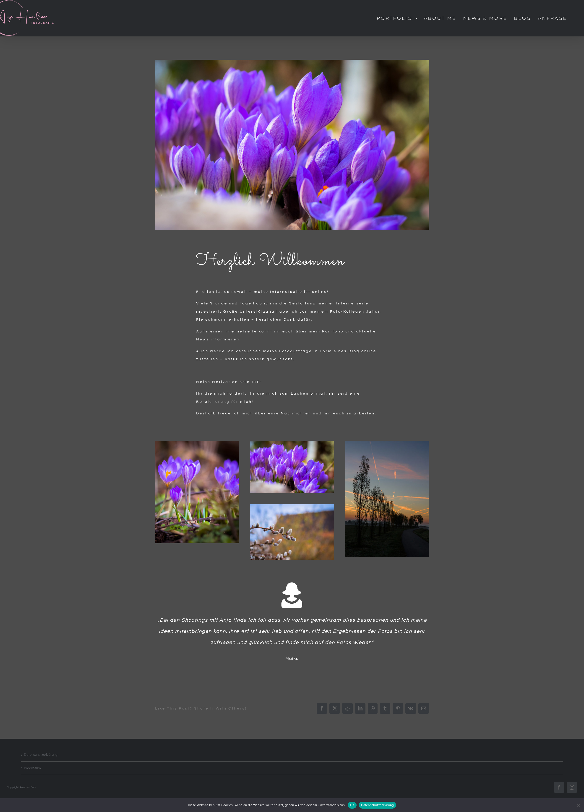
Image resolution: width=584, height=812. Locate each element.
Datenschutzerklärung (40, 754)
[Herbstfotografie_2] (387, 442)
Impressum (32, 768)
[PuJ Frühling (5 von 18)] (197, 442)
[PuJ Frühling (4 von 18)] (292, 506)
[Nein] (578, 805)
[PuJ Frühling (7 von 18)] (292, 442)
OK (352, 805)
